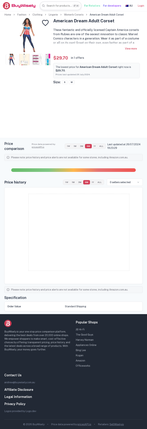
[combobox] (60, 5)
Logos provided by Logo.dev (20, 411)
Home (7, 14)
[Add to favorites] (45, 23)
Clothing (37, 14)
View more (131, 48)
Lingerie (53, 14)
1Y (95, 146)
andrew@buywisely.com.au (19, 382)
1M (75, 146)
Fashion (21, 14)
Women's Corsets (74, 14)
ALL (101, 146)
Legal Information (18, 397)
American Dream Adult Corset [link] (107, 14)
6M (88, 146)
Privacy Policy (14, 404)
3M (81, 146)
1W (68, 146)
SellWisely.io (117, 424)
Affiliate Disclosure (18, 389)
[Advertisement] (73, 113)
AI (77, 5)
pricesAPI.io (38, 147)
